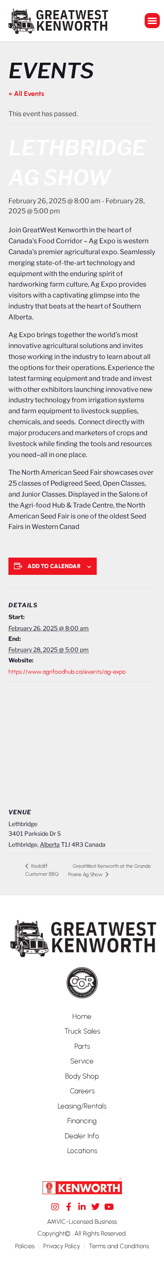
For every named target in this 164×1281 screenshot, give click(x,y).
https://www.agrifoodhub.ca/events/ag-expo (67, 671)
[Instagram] (55, 1207)
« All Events (26, 94)
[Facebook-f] (68, 1207)
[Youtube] (109, 1207)
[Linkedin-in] (82, 1207)
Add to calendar (54, 566)
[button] (152, 20)
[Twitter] (95, 1207)
